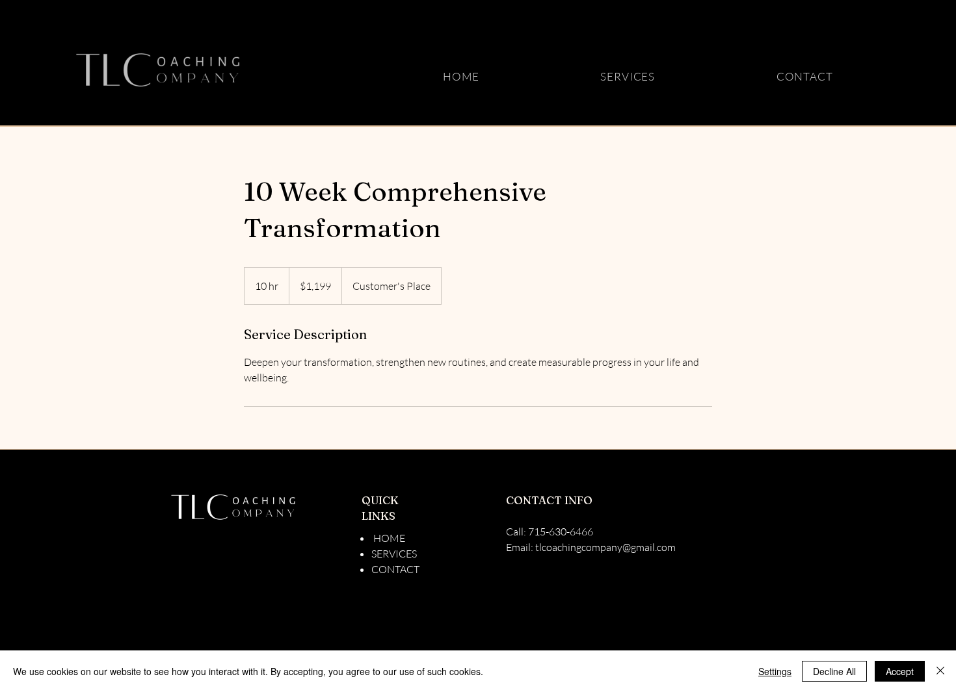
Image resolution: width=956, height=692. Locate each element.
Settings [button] (774, 671)
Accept (900, 671)
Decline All (834, 671)
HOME (388, 538)
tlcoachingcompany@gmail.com (605, 547)
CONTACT (395, 569)
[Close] (940, 671)
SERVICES (394, 553)
